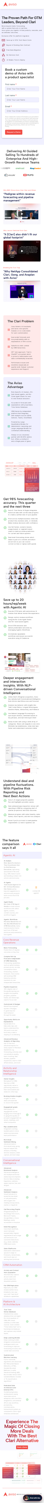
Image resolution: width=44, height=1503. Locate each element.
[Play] (22, 214)
